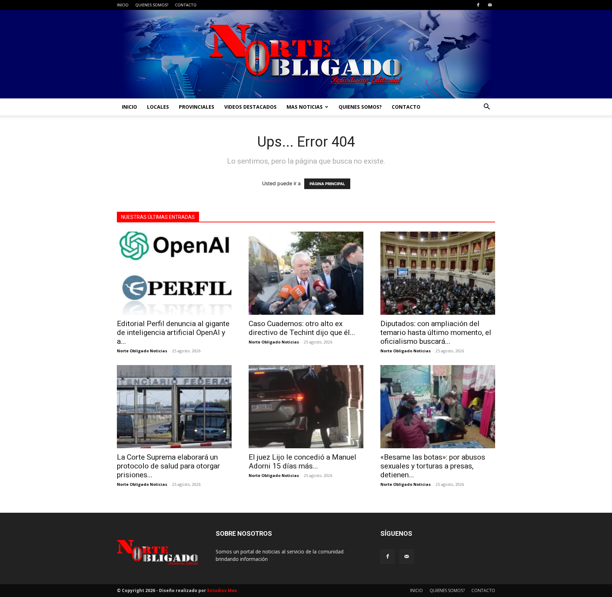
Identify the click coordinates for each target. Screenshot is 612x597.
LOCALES (158, 106)
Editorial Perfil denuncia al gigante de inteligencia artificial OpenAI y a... (173, 332)
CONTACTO (186, 4)
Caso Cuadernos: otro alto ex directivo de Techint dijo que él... (302, 328)
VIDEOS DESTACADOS (250, 106)
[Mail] (489, 5)
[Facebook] (478, 5)
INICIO (123, 4)
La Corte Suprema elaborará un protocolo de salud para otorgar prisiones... (168, 466)
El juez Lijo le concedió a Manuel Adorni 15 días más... (302, 461)
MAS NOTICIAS (305, 106)
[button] (486, 107)
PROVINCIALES (196, 106)
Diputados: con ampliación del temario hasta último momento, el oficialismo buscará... (435, 332)
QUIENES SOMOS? (151, 4)
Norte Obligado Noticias (142, 350)
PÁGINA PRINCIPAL (327, 183)
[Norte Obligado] (306, 54)
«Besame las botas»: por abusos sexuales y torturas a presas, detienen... (432, 466)
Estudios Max (222, 590)
